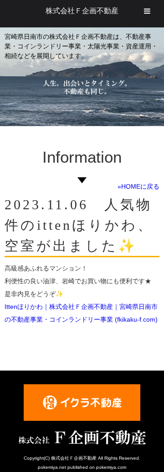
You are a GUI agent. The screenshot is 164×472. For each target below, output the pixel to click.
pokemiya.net (52, 467)
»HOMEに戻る (138, 186)
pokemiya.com (111, 467)
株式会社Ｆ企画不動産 (82, 11)
